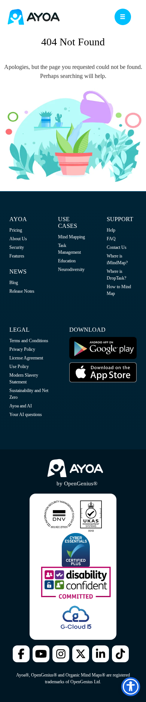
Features (16, 256)
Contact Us (117, 247)
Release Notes (21, 291)
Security (16, 247)
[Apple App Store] (103, 380)
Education (67, 260)
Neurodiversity (71, 269)
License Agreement (26, 358)
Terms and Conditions (28, 340)
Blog (13, 282)
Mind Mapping (71, 236)
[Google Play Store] (103, 357)
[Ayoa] (33, 17)
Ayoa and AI (20, 406)
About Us (18, 238)
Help (111, 230)
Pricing (15, 230)
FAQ (111, 238)
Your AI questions (25, 414)
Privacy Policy (22, 349)
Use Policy (19, 366)
